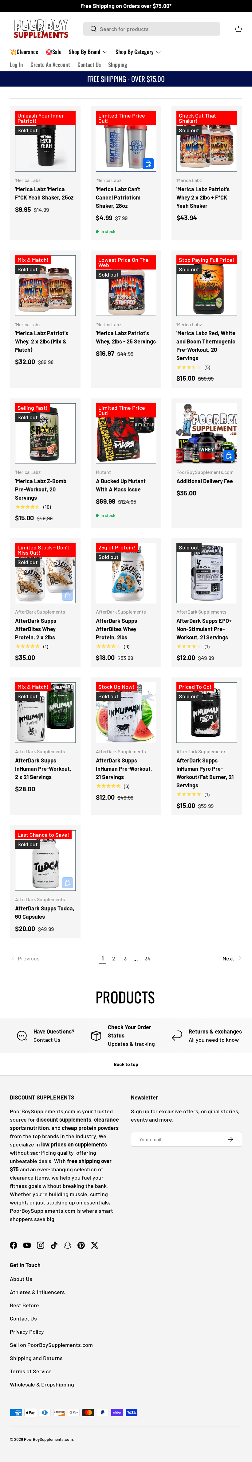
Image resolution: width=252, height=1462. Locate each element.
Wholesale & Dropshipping (42, 1384)
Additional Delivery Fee (204, 481)
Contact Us (89, 64)
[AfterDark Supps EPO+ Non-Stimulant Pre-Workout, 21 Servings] (206, 573)
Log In (16, 64)
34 (148, 958)
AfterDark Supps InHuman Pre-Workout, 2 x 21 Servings (43, 768)
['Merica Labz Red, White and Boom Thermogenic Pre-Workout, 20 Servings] (206, 285)
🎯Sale (53, 52)
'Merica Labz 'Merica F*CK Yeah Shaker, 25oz (44, 193)
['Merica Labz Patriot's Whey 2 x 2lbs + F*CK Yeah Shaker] (206, 141)
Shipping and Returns (36, 1358)
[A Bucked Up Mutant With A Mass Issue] (126, 433)
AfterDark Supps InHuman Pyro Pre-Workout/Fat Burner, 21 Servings (205, 773)
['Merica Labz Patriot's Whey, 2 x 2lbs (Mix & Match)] (45, 285)
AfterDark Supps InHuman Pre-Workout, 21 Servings (124, 768)
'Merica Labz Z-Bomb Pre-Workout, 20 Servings (40, 489)
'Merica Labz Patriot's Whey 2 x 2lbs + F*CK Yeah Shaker (203, 197)
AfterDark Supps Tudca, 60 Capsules (44, 912)
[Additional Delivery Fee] (206, 433)
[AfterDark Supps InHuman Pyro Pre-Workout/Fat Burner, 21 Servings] (206, 712)
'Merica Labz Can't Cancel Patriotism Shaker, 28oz (118, 197)
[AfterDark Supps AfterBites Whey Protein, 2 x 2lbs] (45, 573)
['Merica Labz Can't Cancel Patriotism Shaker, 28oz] (126, 141)
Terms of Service (31, 1371)
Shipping (117, 64)
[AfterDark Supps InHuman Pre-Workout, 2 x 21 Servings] (45, 712)
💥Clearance (24, 52)
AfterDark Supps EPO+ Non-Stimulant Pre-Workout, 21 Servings (204, 629)
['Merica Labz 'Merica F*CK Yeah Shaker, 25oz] (45, 141)
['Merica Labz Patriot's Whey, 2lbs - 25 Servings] (126, 285)
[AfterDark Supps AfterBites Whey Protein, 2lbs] (126, 573)
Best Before (24, 1305)
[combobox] (151, 29)
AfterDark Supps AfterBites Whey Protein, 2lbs (116, 629)
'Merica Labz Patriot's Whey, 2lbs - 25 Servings (126, 337)
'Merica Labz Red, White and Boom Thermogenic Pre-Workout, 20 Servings (205, 345)
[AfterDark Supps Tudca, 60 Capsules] (45, 860)
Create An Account (50, 64)
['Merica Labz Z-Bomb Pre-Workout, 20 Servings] (45, 433)
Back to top (126, 1064)
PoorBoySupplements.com (48, 1439)
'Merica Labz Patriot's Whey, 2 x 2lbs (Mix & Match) (41, 341)
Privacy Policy (27, 1331)
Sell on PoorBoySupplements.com (51, 1344)
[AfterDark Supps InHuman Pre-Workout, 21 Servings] (126, 712)
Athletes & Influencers (37, 1292)
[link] (53, 958)
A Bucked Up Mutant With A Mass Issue (121, 485)
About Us (21, 1278)
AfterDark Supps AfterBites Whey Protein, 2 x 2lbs (35, 629)
